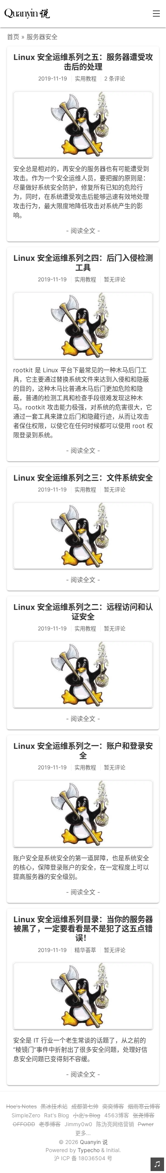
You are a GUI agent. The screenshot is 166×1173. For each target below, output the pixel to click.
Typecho (89, 1150)
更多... (83, 1133)
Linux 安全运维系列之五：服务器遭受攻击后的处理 (83, 61)
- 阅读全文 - (83, 231)
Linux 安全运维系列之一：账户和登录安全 (83, 750)
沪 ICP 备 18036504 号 (83, 1158)
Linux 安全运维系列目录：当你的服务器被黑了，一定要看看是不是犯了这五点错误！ (83, 928)
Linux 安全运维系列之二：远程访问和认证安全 (83, 611)
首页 (13, 37)
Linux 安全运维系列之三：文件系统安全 (83, 478)
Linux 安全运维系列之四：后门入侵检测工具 (83, 262)
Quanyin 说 (94, 1142)
